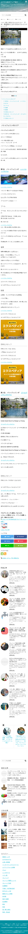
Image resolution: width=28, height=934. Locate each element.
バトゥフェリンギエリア (8, 99)
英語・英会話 (6, 912)
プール (6, 105)
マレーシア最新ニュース (9, 880)
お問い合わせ (23, 925)
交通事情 (4, 886)
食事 (5, 107)
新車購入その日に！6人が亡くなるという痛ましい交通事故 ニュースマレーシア (17, 795)
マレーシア (16, 29)
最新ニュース (8, 923)
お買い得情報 (6, 862)
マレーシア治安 (6, 883)
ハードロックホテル (6, 187)
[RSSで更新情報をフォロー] (5, 553)
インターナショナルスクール (10, 865)
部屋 (5, 109)
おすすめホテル (6, 859)
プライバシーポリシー (7, 932)
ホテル (8, 558)
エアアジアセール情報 (8, 867)
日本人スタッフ (8, 112)
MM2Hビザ (25, 923)
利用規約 (16, 932)
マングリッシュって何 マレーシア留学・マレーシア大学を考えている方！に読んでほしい (16, 773)
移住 (3, 904)
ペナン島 (11, 29)
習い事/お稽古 (6, 909)
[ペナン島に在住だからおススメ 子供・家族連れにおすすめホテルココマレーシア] (7, 541)
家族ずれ (16, 558)
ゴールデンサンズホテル (7, 424)
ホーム (1, 923)
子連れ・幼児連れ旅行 (8, 888)
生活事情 (4, 901)
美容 (3, 907)
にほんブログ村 (5, 530)
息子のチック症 (6, 891)
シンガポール (6, 872)
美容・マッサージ (17, 923)
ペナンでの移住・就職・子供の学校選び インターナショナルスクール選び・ (17, 831)
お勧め (4, 558)
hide (15, 95)
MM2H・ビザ (6, 857)
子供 (12, 558)
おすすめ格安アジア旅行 (9, 2)
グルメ (4, 870)
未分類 (4, 896)
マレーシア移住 (6, 925)
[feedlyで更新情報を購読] (2, 553)
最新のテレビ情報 (7, 894)
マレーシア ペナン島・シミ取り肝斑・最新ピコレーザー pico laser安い (17, 845)
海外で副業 (5, 899)
